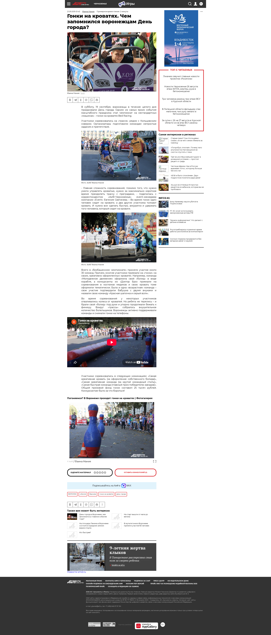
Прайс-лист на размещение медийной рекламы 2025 (173, 584)
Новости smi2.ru (76, 572)
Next (151, 426)
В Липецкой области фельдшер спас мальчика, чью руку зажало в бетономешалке (181, 111)
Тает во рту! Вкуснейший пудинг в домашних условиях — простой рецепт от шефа (186, 159)
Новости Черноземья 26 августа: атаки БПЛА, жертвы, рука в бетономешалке (181, 89)
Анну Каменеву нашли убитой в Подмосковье (184, 203)
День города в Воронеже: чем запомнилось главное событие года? (93, 516)
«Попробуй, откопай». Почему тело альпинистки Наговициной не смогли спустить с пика (186, 150)
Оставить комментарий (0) (135, 472)
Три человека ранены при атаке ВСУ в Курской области (181, 100)
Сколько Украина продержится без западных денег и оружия (185, 240)
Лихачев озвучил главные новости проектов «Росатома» (181, 77)
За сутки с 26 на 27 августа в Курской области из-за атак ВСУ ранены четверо (181, 122)
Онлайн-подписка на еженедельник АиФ (104, 584)
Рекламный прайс (94, 581)
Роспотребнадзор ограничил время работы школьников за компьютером (186, 231)
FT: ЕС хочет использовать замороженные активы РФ (181, 212)
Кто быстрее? (85, 532)
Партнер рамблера (125, 624)
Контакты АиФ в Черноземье (118, 581)
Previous (73, 426)
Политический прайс (95, 586)
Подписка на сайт (142, 581)
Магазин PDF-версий (135, 584)
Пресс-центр (158, 581)
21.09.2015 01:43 (73, 11)
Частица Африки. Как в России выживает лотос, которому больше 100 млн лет (186, 168)
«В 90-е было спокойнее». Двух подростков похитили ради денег (186, 176)
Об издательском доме (178, 581)
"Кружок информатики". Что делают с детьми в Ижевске (186, 221)
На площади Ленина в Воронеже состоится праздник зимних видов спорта (93, 525)
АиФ (83, 93)
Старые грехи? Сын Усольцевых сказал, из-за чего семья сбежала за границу (186, 140)
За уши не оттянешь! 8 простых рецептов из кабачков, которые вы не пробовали (187, 187)
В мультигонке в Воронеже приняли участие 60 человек (136, 524)
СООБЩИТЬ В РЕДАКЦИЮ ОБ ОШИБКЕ (123, 586)
